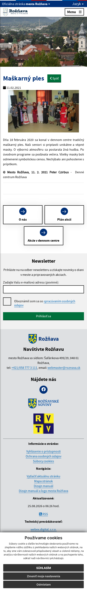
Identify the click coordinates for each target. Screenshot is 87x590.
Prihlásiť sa (43, 316)
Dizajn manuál (43, 486)
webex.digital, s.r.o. (44, 529)
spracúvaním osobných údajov (44, 303)
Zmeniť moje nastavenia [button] (43, 576)
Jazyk (77, 4)
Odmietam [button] (43, 584)
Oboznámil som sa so (44, 303)
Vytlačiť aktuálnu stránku (43, 476)
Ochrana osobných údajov (43, 456)
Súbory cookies (43, 461)
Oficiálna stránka (25, 4)
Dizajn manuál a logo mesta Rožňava (43, 491)
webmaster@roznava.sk (64, 368)
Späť (55, 78)
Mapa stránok (43, 481)
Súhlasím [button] (43, 568)
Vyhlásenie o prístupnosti (43, 451)
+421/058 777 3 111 (24, 368)
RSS (45, 514)
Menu (71, 12)
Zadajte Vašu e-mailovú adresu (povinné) (30, 282)
